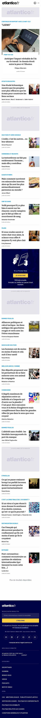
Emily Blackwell (6, 243)
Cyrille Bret (5, 571)
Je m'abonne (20, 275)
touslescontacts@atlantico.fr (20, 642)
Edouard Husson (7, 515)
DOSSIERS (5, 671)
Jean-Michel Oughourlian (9, 440)
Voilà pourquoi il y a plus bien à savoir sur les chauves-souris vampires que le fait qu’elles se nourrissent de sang (14, 211)
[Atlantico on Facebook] (17, 637)
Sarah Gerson (6, 99)
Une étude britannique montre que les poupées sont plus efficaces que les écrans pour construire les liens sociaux (14, 90)
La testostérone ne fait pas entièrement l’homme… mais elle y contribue (14, 160)
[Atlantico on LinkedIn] (23, 637)
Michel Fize (5, 541)
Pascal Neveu (6, 166)
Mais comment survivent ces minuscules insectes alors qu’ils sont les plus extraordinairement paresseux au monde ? (13, 184)
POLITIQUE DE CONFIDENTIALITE (28, 701)
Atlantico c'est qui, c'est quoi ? (12, 653)
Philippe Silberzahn (20, 68)
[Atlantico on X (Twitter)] (12, 637)
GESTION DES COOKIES (9, 701)
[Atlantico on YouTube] (35, 637)
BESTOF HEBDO (7, 687)
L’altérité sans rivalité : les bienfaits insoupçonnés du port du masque (14, 434)
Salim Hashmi (29, 99)
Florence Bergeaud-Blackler (10, 336)
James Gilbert (6, 193)
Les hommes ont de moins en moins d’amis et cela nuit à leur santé (14, 352)
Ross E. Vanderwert (17, 99)
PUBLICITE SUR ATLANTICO (29, 697)
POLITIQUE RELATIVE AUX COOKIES (13, 709)
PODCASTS (5, 683)
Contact (24, 655)
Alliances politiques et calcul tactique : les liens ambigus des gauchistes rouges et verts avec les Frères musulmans (13, 328)
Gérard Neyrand (6, 145)
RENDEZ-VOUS (6, 675)
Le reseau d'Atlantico (9, 655)
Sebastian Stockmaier (8, 219)
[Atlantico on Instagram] (29, 637)
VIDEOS (4, 679)
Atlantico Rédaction (8, 419)
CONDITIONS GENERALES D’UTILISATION (15, 713)
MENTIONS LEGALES (12, 697)
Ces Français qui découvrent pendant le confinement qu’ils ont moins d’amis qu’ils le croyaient (12, 533)
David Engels (17, 515)
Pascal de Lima (26, 515)
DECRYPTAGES (7, 667)
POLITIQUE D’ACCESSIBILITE (11, 705)
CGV (3, 697)
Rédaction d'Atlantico (8, 381)
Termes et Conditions (21, 627)
